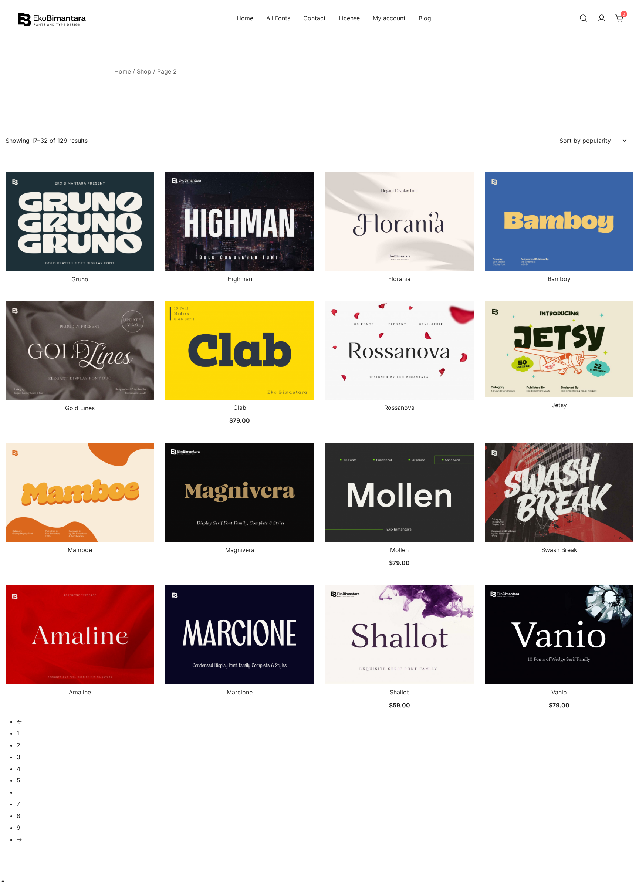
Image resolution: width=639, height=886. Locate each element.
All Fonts (278, 18)
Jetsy (559, 405)
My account (389, 18)
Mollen (399, 550)
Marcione (240, 692)
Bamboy (559, 279)
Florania (399, 279)
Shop (144, 71)
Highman (239, 279)
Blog (425, 18)
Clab (239, 407)
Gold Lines (80, 408)
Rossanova (399, 407)
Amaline (80, 692)
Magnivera (239, 550)
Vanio (559, 692)
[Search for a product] (583, 18)
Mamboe (80, 550)
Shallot (399, 692)
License (349, 18)
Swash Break (559, 550)
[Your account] (601, 18)
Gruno (79, 279)
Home (245, 18)
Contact (314, 18)
